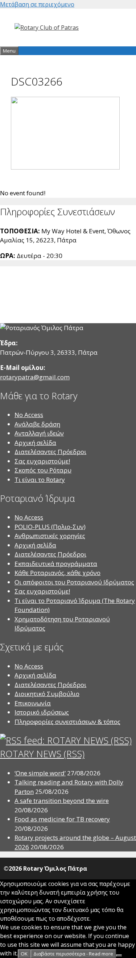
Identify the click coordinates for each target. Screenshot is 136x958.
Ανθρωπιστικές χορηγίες (50, 536)
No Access (29, 415)
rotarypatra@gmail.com (35, 377)
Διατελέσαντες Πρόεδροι (50, 451)
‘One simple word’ (40, 773)
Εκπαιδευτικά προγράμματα (56, 563)
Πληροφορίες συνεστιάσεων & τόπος (67, 721)
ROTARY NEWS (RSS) (42, 753)
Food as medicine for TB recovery (62, 819)
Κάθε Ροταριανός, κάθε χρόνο (57, 572)
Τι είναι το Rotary (40, 479)
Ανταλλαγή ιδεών (39, 433)
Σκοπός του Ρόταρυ (43, 470)
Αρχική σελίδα (35, 442)
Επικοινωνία (33, 703)
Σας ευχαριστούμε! (42, 461)
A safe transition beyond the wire (62, 800)
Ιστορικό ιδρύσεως (42, 712)
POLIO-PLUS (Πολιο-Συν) (50, 526)
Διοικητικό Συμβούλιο (47, 694)
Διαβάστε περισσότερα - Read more (73, 953)
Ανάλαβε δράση (37, 424)
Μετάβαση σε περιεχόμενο (37, 4)
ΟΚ (24, 953)
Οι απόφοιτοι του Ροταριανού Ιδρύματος (74, 582)
